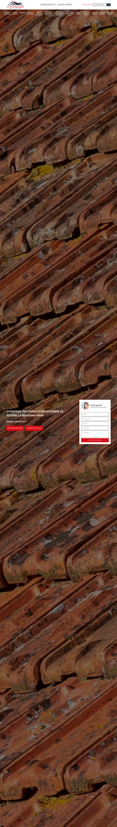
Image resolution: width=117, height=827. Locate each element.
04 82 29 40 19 (49, 5)
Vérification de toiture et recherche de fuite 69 (59, 13)
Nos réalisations (15, 428)
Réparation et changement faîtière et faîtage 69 (70, 13)
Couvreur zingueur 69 (15, 13)
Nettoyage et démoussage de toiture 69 (86, 13)
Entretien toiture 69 (78, 13)
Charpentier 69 (22, 13)
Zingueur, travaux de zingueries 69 (39, 13)
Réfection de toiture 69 (95, 13)
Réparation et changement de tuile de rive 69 (48, 13)
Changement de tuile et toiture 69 (30, 13)
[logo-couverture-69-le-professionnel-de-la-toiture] (15, 4)
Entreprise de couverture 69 (7, 13)
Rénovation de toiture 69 (110, 13)
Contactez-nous (34, 428)
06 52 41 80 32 (65, 5)
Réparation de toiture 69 (102, 13)
